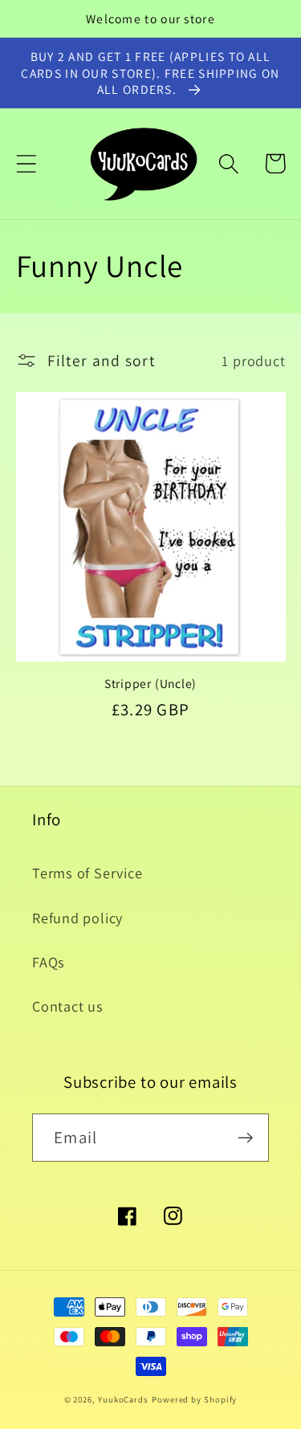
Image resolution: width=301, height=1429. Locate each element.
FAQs (48, 961)
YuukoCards (123, 1399)
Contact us (68, 1006)
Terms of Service (87, 872)
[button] (26, 163)
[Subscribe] (245, 1137)
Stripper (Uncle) (150, 683)
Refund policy (77, 917)
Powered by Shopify (194, 1399)
